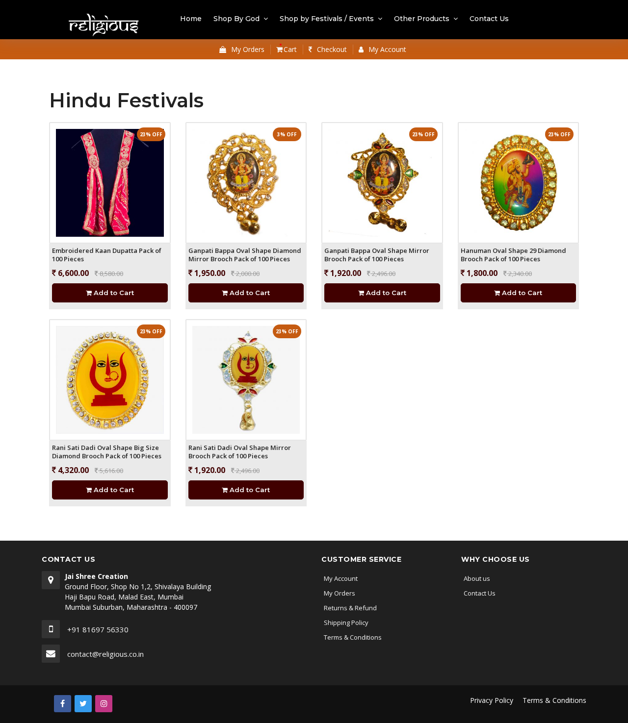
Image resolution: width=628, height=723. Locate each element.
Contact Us (489, 18)
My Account (341, 578)
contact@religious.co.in (105, 654)
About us (477, 578)
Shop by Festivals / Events (327, 18)
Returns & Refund (350, 607)
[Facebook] (62, 703)
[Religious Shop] (104, 25)
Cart (289, 49)
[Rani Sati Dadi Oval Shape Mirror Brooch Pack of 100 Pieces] (246, 379)
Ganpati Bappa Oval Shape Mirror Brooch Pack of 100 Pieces (376, 255)
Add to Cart (113, 293)
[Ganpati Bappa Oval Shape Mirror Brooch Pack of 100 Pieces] (382, 182)
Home (191, 18)
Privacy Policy (491, 700)
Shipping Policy (346, 622)
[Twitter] (83, 703)
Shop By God (236, 18)
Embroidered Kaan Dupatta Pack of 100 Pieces (106, 255)
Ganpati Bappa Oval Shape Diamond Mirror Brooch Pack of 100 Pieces (244, 255)
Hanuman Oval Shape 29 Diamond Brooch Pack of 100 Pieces (513, 255)
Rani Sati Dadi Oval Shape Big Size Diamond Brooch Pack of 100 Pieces (106, 452)
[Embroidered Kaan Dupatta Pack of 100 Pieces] (110, 182)
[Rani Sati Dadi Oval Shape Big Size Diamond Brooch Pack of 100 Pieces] (110, 379)
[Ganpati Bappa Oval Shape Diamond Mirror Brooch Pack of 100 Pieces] (246, 182)
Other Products (421, 18)
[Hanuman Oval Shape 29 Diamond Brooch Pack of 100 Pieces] (518, 182)
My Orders (339, 593)
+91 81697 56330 (98, 629)
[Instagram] (103, 703)
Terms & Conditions (353, 637)
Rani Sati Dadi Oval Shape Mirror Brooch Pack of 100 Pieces (239, 452)
